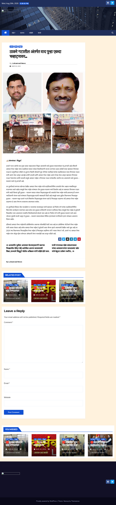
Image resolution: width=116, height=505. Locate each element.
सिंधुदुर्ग (20, 46)
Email (7, 383)
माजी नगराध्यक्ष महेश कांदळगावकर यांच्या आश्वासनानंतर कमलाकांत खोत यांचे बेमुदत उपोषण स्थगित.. (65, 248)
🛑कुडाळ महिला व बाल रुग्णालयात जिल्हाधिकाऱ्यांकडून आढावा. (14, 292)
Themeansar (75, 501)
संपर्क (39, 33)
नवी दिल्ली (93, 439)
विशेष (16, 46)
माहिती (31, 33)
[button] (112, 33)
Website (7, 397)
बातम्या (22, 33)
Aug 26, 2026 (13, 449)
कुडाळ (67, 285)
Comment (8, 322)
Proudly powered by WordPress (46, 501)
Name (7, 369)
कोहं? (13, 33)
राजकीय (103, 439)
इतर (7, 285)
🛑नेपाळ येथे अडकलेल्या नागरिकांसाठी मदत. (42, 290)
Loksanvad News (19, 63)
